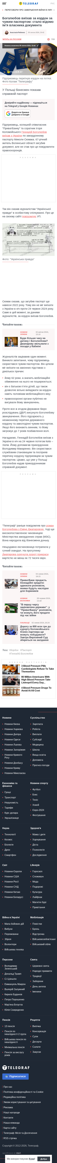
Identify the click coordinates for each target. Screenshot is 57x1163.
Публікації (24, 623)
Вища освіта (39, 755)
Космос (8, 839)
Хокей (35, 805)
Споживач (38, 876)
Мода (35, 881)
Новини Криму (12, 768)
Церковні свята (40, 966)
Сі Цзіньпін (11, 979)
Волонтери (10, 944)
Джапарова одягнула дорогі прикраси (25, 554)
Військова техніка (14, 949)
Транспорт (10, 797)
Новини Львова (13, 744)
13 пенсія (10, 1026)
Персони (7, 959)
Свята (33, 959)
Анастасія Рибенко (17, 32)
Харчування (39, 839)
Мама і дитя (38, 834)
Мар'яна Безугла (14, 1004)
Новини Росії (12, 881)
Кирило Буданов (13, 994)
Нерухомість (11, 802)
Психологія (38, 850)
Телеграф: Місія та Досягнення (20, 1133)
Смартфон (10, 855)
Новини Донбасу (14, 763)
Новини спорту (39, 783)
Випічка (36, 1026)
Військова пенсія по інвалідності (15, 1040)
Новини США (12, 876)
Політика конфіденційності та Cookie (23, 1092)
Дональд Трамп (13, 974)
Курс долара (11, 813)
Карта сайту (10, 1128)
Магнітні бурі (39, 902)
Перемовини (11, 934)
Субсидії (37, 739)
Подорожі (37, 887)
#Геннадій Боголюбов (21, 653)
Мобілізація (37, 917)
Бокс (35, 794)
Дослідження (39, 855)
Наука (5, 828)
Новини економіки (25, 599)
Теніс (35, 800)
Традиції (37, 976)
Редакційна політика (15, 1097)
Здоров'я (35, 828)
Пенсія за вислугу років (14, 1053)
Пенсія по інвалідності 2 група (15, 1032)
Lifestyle (35, 865)
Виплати (37, 734)
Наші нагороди (12, 1112)
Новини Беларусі (14, 897)
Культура (37, 892)
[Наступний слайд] (54, 10)
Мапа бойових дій (14, 924)
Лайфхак (37, 897)
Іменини (36, 991)
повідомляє (29, 216)
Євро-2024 (38, 810)
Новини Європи (13, 871)
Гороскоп (37, 871)
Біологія (9, 844)
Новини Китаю (12, 892)
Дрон (7, 850)
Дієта (35, 844)
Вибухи (8, 929)
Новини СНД (12, 887)
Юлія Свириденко (14, 1010)
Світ (4, 865)
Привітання (38, 907)
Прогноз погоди (40, 765)
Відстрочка (38, 934)
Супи (35, 1036)
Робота (36, 729)
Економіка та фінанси (9, 784)
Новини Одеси (12, 739)
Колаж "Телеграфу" (21, 81)
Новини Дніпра (13, 734)
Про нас (8, 1087)
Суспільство (37, 718)
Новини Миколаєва (15, 773)
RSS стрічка (10, 1138)
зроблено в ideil (11, 1153)
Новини (6, 718)
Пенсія (6, 1020)
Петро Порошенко (14, 999)
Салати (36, 1047)
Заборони (37, 981)
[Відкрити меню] (4, 3)
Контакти (8, 1117)
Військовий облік (41, 944)
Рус (53, 3)
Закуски (36, 1052)
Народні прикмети (42, 971)
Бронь (35, 929)
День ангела (39, 986)
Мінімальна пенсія (15, 1047)
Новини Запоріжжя (15, 750)
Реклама (8, 1107)
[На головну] (28, 3)
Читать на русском (11, 39)
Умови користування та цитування (22, 1102)
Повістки (37, 924)
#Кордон (13, 650)
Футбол (36, 789)
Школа (36, 750)
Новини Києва (12, 724)
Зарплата (37, 724)
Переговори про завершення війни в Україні (30, 10)
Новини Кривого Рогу (13, 756)
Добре (43, 1159)
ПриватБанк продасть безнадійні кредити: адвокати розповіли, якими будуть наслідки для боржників (34, 586)
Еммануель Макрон (15, 984)
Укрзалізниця (12, 818)
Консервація (39, 1031)
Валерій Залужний (15, 989)
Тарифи (9, 807)
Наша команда (12, 1123)
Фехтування (38, 815)
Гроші (8, 792)
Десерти (37, 1041)
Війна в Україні (11, 917)
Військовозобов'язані (44, 939)
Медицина (38, 744)
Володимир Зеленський (11, 967)
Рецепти (35, 1020)
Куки (31, 1159)
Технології (10, 834)
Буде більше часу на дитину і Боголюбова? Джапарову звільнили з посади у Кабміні (34, 342)
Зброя (8, 939)
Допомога (37, 760)
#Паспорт (26, 650)
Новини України (23, 333)
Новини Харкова (14, 729)
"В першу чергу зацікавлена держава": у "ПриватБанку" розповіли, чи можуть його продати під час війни (36, 610)
